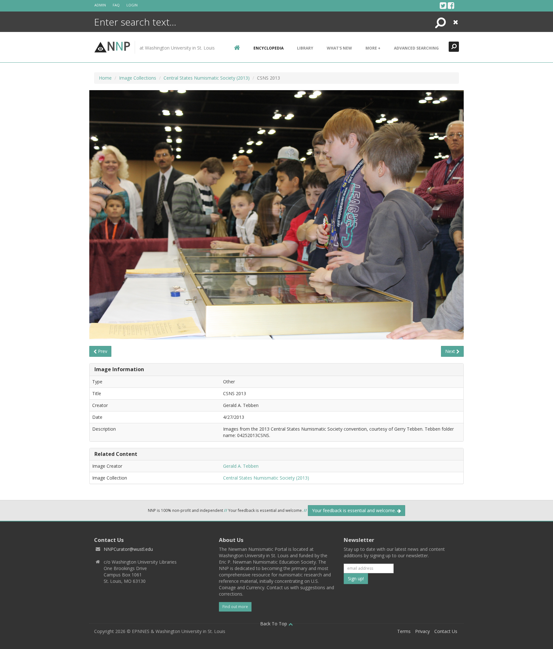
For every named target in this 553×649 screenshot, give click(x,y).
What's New (339, 48)
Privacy (422, 631)
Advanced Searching (416, 48)
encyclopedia (268, 48)
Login (132, 5)
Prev (102, 351)
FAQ (116, 5)
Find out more (235, 606)
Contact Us (445, 631)
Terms (404, 631)
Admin (100, 5)
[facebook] (451, 5)
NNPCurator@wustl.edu (128, 549)
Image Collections (137, 78)
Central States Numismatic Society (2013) (207, 78)
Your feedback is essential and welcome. (354, 510)
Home (105, 78)
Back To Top (274, 624)
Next (450, 351)
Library (305, 48)
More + (373, 48)
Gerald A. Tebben (241, 466)
